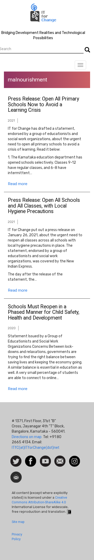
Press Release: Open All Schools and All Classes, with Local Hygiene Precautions (44, 205)
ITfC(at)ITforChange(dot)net (35, 447)
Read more (17, 183)
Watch (45, 458)
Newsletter (16, 474)
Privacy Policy (17, 536)
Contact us (60, 460)
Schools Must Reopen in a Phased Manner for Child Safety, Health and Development (43, 312)
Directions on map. (27, 437)
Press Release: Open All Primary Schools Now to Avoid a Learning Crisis (43, 104)
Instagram (74, 458)
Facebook (30, 458)
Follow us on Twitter (16, 461)
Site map (18, 522)
